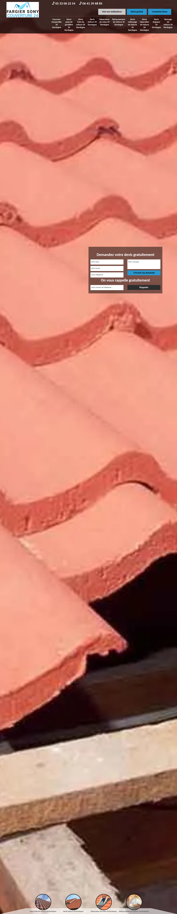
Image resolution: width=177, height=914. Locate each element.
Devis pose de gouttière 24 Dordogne (69, 24)
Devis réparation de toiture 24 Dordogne (144, 24)
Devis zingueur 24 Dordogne (156, 23)
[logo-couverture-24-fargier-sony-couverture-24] (22, 18)
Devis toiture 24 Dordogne (92, 22)
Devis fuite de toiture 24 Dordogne (80, 23)
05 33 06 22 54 (65, 3)
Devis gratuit (137, 12)
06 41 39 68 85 (92, 3)
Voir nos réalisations (112, 12)
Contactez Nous (159, 12)
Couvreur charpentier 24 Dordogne (56, 23)
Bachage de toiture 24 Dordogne (168, 23)
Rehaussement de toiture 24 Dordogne (118, 22)
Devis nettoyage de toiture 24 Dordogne (132, 24)
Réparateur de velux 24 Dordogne (104, 22)
